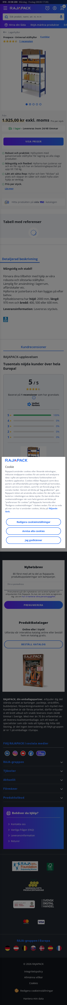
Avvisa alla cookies (33, 531)
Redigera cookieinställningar (33, 522)
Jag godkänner (33, 540)
